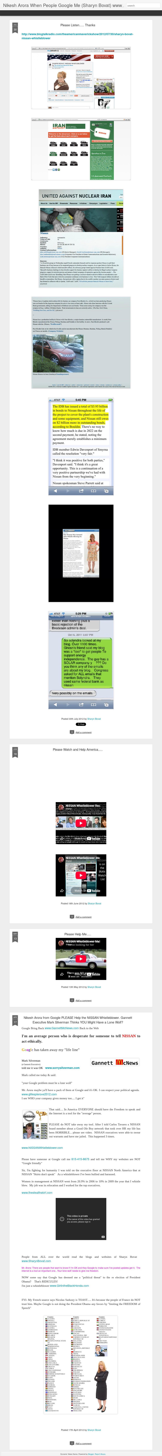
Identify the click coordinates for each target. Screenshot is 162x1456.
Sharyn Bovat (94, 718)
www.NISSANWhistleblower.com (42, 1147)
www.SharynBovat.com (36, 1261)
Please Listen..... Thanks (77, 25)
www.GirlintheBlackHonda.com (69, 1285)
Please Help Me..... (77, 934)
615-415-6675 (81, 1159)
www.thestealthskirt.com (37, 1192)
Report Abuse (100, 1454)
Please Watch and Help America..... (78, 749)
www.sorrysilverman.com (62, 1068)
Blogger (91, 1454)
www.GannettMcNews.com (62, 1028)
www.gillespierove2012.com (39, 1094)
